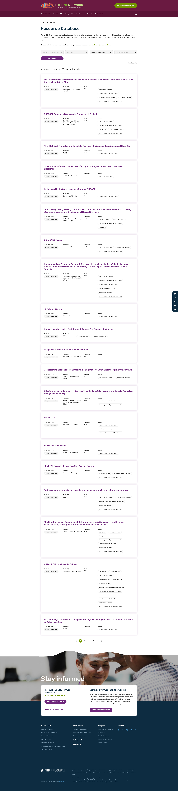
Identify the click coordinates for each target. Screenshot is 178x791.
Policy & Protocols (46, 749)
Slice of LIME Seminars (47, 736)
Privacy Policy (102, 743)
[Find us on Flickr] (136, 730)
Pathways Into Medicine (80, 729)
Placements (102, 129)
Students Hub (57, 14)
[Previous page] (101, 641)
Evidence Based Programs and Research (110, 579)
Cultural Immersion (104, 219)
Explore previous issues (53, 709)
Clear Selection (132, 63)
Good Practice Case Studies (49, 732)
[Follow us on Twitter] (119, 730)
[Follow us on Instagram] (127, 730)
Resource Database (47, 729)
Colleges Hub (69, 14)
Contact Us (99, 14)
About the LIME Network (105, 729)
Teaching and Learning (105, 89)
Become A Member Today (125, 5)
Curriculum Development (106, 121)
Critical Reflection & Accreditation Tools (53, 746)
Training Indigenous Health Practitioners (110, 101)
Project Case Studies (51, 89)
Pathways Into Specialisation (82, 732)
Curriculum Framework (47, 743)
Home (42, 22)
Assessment (102, 532)
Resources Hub (45, 14)
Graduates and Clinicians (124, 497)
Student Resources (79, 736)
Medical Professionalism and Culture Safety (111, 501)
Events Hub (80, 14)
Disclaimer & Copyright (105, 739)
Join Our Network (103, 736)
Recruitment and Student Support (108, 93)
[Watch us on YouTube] (131, 730)
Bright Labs (62, 781)
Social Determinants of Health (107, 97)
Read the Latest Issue (55, 701)
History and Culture (125, 97)
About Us (89, 14)
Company (101, 726)
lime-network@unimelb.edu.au (100, 45)
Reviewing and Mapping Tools (107, 288)
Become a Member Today (101, 710)
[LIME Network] (62, 5)
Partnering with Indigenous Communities (110, 125)
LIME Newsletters (46, 739)
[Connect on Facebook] (123, 730)
